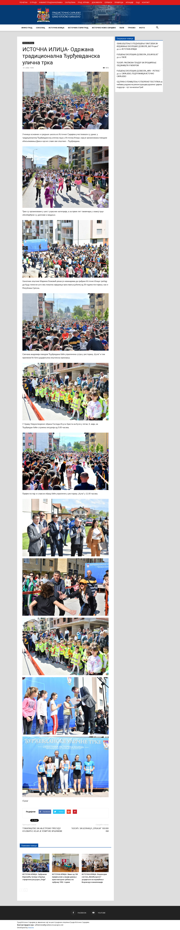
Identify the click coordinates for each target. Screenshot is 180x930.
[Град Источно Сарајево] (90, 14)
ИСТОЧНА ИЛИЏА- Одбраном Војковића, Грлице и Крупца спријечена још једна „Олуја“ (34, 877)
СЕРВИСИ (108, 2)
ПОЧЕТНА (23, 2)
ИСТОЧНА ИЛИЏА (56, 27)
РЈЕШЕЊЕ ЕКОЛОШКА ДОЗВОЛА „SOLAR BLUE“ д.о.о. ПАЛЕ (137, 55)
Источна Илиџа (28, 43)
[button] (157, 27)
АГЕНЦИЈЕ (129, 2)
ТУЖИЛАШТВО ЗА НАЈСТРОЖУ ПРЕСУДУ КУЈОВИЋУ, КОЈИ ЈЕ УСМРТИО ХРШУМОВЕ (42, 829)
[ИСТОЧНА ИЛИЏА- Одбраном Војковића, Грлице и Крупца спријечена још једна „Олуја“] (35, 863)
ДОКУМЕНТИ (97, 2)
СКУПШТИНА (70, 2)
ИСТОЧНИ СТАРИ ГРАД (78, 27)
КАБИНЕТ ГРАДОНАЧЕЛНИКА (50, 2)
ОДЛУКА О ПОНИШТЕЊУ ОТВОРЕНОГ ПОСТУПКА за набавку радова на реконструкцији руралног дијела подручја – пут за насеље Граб (139, 84)
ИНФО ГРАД (26, 27)
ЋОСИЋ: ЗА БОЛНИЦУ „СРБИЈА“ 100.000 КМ (90, 829)
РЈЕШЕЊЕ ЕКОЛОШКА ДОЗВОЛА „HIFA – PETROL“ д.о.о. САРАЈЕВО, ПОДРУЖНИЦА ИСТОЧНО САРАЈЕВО (138, 73)
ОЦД (138, 2)
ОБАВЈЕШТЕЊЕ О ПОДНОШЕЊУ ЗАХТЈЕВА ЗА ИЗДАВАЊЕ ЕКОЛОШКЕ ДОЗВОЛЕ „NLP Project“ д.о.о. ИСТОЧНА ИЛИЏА (138, 46)
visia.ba (31, 927)
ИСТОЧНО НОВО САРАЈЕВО (104, 27)
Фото (142, 27)
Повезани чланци (29, 846)
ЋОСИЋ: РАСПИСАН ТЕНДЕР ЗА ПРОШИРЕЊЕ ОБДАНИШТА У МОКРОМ (136, 64)
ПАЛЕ (122, 27)
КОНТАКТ (146, 2)
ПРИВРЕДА (119, 2)
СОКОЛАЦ (40, 27)
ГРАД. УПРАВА (83, 2)
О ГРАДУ (33, 2)
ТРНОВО (131, 27)
